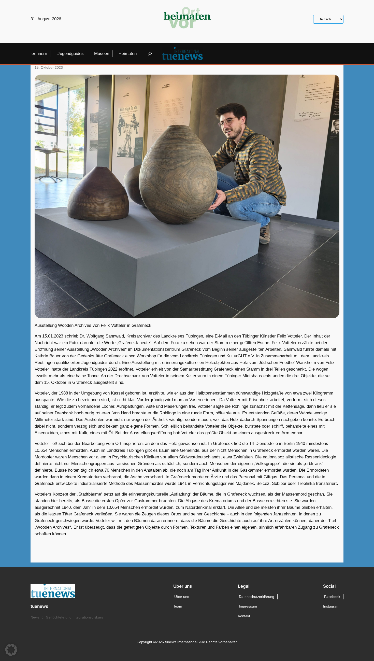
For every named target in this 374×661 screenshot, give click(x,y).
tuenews (39, 606)
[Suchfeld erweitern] (150, 53)
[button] (11, 650)
